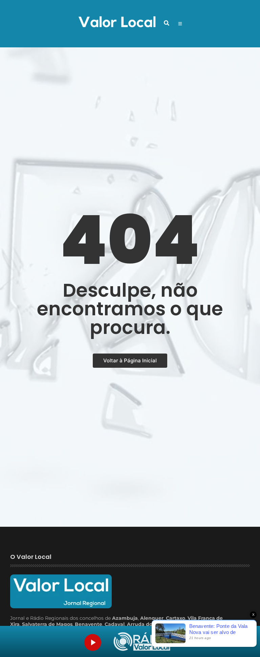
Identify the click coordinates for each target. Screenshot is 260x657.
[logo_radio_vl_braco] (142, 642)
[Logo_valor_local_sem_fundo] (117, 22)
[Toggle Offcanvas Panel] (180, 23)
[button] (166, 23)
